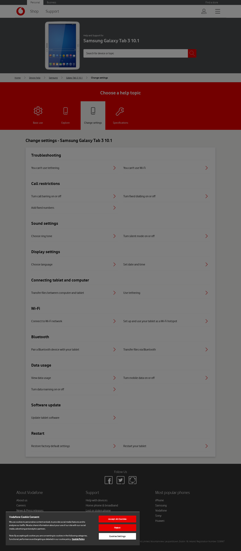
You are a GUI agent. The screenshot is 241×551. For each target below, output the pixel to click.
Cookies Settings (117, 536)
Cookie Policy (78, 539)
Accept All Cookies (117, 519)
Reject (117, 527)
